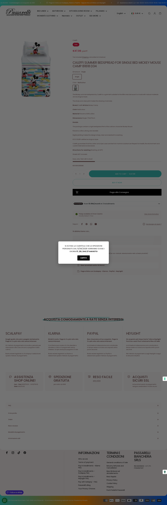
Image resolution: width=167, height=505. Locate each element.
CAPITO (83, 258)
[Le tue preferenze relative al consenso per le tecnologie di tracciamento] (165, 379)
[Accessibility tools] (165, 472)
